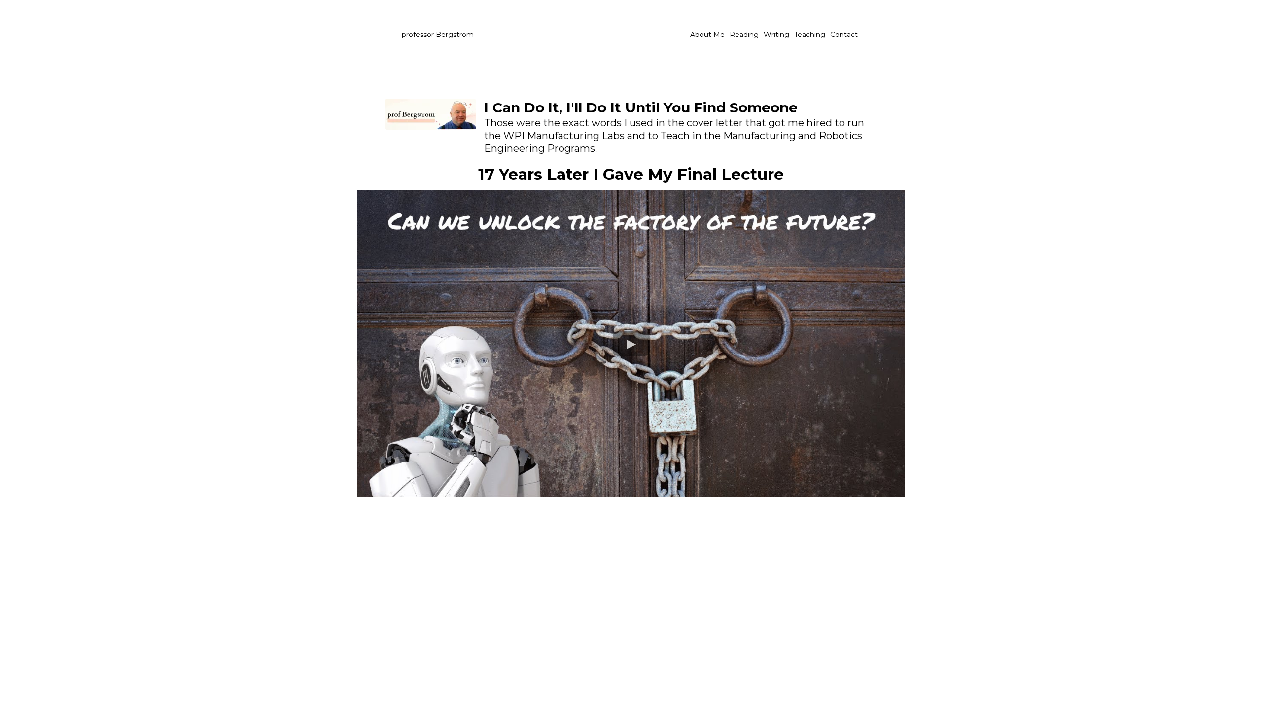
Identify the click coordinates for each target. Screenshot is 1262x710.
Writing (776, 34)
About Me (707, 34)
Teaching (809, 34)
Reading (744, 34)
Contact (844, 34)
